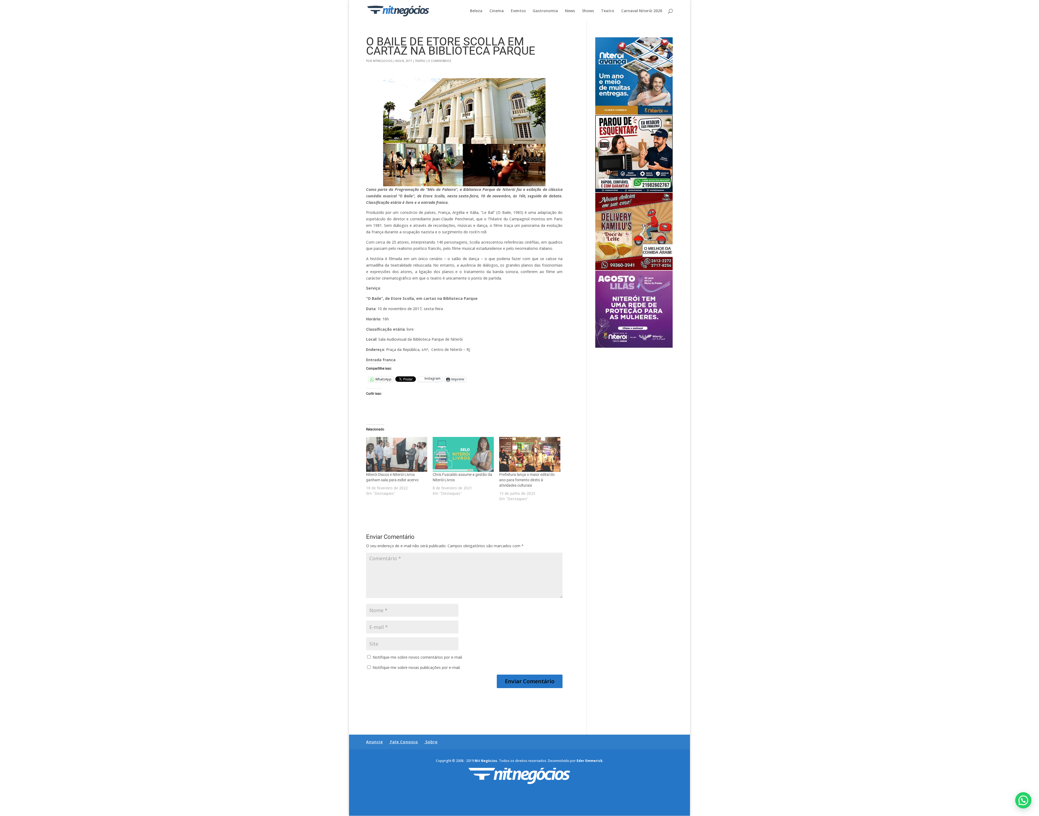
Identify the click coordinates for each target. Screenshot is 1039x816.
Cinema (496, 11)
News (570, 11)
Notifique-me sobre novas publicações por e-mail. (417, 667)
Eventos (518, 11)
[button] (1023, 800)
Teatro (607, 11)
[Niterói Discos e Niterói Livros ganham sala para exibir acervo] (396, 454)
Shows (588, 11)
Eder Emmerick (590, 760)
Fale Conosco (404, 741)
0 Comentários (439, 61)
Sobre (431, 741)
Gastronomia (545, 11)
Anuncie (374, 741)
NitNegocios (382, 61)
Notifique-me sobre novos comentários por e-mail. (418, 657)
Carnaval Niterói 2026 (641, 11)
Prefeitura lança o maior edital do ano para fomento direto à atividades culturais (527, 479)
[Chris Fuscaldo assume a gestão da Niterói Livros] (463, 454)
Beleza (476, 11)
